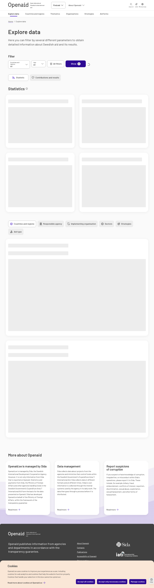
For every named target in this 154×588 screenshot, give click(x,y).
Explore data (13, 14)
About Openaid (74, 5)
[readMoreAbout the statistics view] (27, 88)
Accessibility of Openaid (86, 556)
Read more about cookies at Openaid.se (25, 583)
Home (10, 21)
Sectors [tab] (108, 223)
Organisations (72, 14)
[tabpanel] (77, 261)
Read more (14, 509)
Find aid (56, 5)
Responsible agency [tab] (52, 223)
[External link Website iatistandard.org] (127, 554)
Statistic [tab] (20, 77)
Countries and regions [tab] (24, 223)
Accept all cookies (85, 581)
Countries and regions (34, 14)
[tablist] (34, 77)
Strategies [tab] (126, 223)
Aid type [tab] (18, 231)
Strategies (89, 14)
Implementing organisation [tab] (83, 223)
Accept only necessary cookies (112, 581)
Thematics (55, 14)
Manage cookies (138, 581)
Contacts (80, 547)
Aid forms (104, 14)
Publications (82, 552)
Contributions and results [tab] (47, 77)
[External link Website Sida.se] (123, 545)
